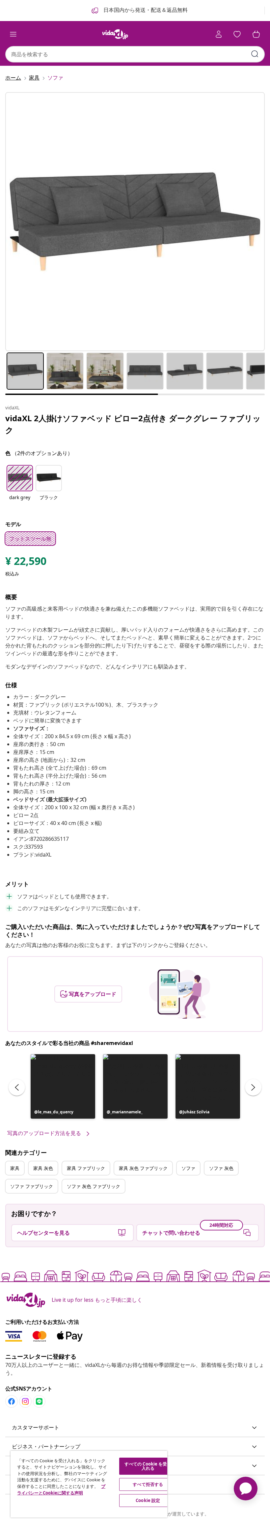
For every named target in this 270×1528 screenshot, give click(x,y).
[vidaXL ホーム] (115, 34)
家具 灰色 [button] (43, 1168)
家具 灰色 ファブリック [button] (143, 1168)
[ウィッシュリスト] (237, 34)
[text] (25, 563)
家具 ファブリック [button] (86, 1168)
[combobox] (135, 54)
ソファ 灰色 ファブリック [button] (93, 1186)
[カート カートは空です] (256, 34)
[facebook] (11, 1401)
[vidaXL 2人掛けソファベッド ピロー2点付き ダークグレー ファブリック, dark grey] (135, 222)
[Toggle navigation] (13, 34)
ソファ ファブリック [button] (31, 1186)
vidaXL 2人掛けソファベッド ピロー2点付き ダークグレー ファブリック (133, 424)
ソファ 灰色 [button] (221, 1168)
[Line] (39, 1401)
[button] (20, 486)
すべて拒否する (148, 1484)
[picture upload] (179, 994)
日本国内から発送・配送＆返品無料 (145, 9)
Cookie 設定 (148, 1500)
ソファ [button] (188, 1168)
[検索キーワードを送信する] (255, 54)
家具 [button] (14, 1168)
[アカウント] (218, 34)
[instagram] (25, 1401)
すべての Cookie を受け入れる (148, 1466)
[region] (89, 1484)
